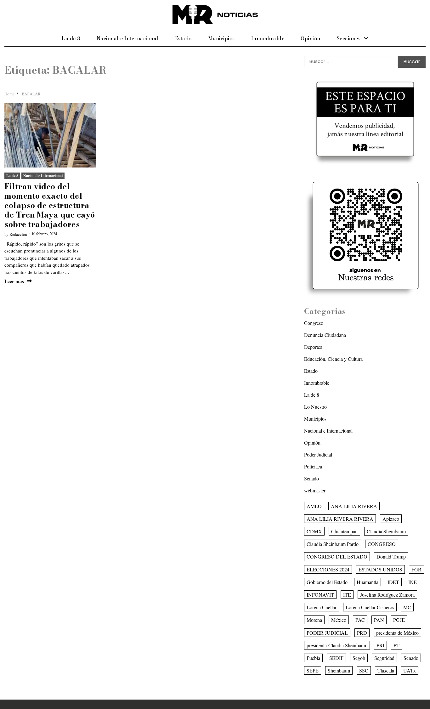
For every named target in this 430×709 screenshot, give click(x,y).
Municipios (221, 38)
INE (412, 582)
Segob (359, 658)
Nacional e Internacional (128, 38)
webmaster (314, 490)
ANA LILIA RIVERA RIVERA (340, 518)
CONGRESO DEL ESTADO (337, 556)
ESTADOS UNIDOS (380, 569)
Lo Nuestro (315, 406)
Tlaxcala (385, 670)
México (338, 619)
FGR (416, 569)
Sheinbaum (339, 670)
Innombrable (268, 38)
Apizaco (390, 518)
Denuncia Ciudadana (325, 335)
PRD (362, 632)
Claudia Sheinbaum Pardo (333, 544)
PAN (379, 619)
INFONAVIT (320, 594)
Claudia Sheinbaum (386, 531)
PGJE (399, 619)
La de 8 (71, 38)
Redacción (18, 234)
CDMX (314, 531)
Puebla (313, 658)
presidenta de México (397, 632)
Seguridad (384, 658)
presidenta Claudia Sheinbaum (337, 645)
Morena (314, 619)
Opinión (310, 38)
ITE (347, 594)
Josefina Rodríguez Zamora (387, 594)
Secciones (349, 38)
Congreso (313, 323)
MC (407, 607)
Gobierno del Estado (327, 582)
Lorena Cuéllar (322, 607)
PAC (360, 619)
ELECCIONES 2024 (328, 569)
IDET (393, 582)
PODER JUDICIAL (327, 632)
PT (396, 645)
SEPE (313, 670)
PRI (380, 645)
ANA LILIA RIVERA (354, 506)
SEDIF (336, 658)
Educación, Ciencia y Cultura (333, 358)
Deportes (313, 346)
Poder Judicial (318, 454)
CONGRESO (382, 544)
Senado (311, 478)
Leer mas (14, 281)
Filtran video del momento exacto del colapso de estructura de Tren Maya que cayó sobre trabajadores (49, 205)
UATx (409, 670)
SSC (363, 670)
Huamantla (367, 582)
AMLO (314, 506)
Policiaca (313, 466)
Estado (183, 38)
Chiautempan (344, 531)
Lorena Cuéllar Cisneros (370, 607)
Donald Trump (391, 556)
